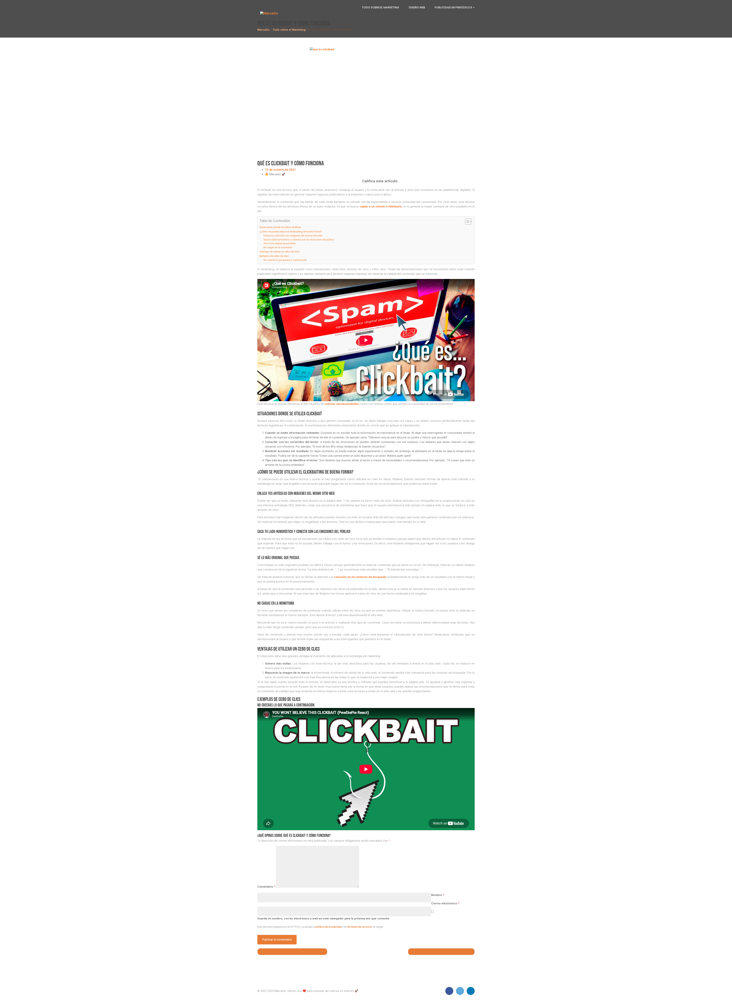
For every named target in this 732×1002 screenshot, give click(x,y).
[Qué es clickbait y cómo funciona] (366, 103)
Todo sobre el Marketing (380, 7)
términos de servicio (359, 926)
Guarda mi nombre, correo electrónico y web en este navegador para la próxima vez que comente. (323, 918)
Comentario (266, 886)
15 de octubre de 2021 (280, 169)
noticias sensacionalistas (342, 404)
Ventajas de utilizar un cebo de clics (279, 251)
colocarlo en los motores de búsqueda (360, 577)
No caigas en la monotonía (277, 247)
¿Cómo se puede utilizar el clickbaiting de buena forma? (290, 231)
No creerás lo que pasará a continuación (285, 260)
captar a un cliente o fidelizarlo (381, 206)
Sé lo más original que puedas (279, 243)
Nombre (437, 895)
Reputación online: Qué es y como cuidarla (440, 951)
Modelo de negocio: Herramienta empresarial (293, 951)
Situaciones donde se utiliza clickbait (280, 227)
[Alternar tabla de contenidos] (466, 221)
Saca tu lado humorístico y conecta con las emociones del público (298, 239)
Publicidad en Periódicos (454, 7)
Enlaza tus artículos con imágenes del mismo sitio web (292, 235)
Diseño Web (417, 7)
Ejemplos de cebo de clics (274, 255)
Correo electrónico (445, 903)
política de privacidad (328, 926)
